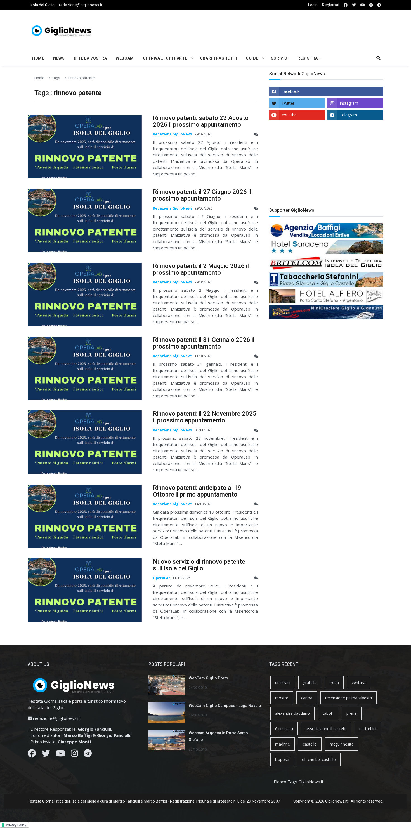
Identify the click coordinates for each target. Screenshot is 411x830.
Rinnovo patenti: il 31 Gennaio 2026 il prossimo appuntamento (203, 343)
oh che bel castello (319, 759)
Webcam (125, 58)
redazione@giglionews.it (80, 5)
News (59, 58)
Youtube (289, 114)
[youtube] (362, 5)
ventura (358, 682)
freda (334, 682)
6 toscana (284, 728)
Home (38, 58)
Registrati (330, 5)
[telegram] (379, 5)
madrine (282, 744)
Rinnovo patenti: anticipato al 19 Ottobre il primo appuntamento (197, 491)
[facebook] (345, 5)
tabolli (328, 713)
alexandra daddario (292, 713)
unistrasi (282, 682)
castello (310, 744)
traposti (282, 759)
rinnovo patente (81, 78)
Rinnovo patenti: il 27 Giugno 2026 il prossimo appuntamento (202, 195)
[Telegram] (88, 755)
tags (56, 78)
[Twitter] (46, 755)
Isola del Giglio (42, 5)
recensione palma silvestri (348, 697)
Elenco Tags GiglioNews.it (298, 781)
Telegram (348, 114)
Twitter (288, 103)
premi (351, 713)
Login (313, 5)
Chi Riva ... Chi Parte (165, 58)
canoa (306, 697)
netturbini (367, 728)
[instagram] (371, 5)
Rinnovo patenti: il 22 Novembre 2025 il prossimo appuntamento (204, 417)
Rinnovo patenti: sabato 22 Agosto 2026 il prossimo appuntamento (201, 121)
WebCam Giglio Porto (208, 678)
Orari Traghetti (218, 58)
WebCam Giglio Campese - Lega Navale (225, 705)
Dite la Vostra (90, 58)
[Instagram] (74, 755)
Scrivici (280, 58)
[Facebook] (32, 755)
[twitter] (354, 5)
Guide (252, 58)
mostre (281, 697)
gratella (309, 682)
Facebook (290, 91)
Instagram (349, 103)
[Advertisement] (266, 29)
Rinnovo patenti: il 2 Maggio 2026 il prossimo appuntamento (201, 269)
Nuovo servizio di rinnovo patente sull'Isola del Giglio (199, 565)
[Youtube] (60, 755)
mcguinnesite (342, 744)
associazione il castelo (326, 728)
